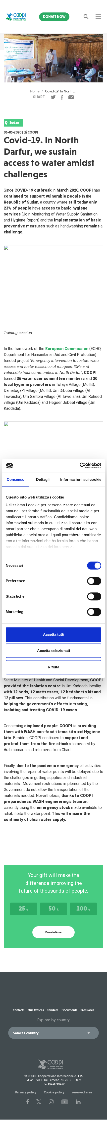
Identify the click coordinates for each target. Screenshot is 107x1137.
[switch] (94, 581)
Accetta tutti (53, 634)
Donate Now (54, 17)
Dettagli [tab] (43, 479)
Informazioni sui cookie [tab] (80, 479)
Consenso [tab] (16, 479)
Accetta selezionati (53, 650)
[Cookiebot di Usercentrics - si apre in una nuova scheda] (79, 465)
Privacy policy (25, 1092)
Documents (69, 1010)
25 (23, 908)
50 (54, 908)
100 (83, 908)
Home (35, 91)
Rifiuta (53, 667)
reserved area (82, 1092)
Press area (87, 1010)
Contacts (18, 1010)
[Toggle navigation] (98, 16)
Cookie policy (54, 1092)
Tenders (52, 1010)
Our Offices (36, 1010)
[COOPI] (16, 16)
